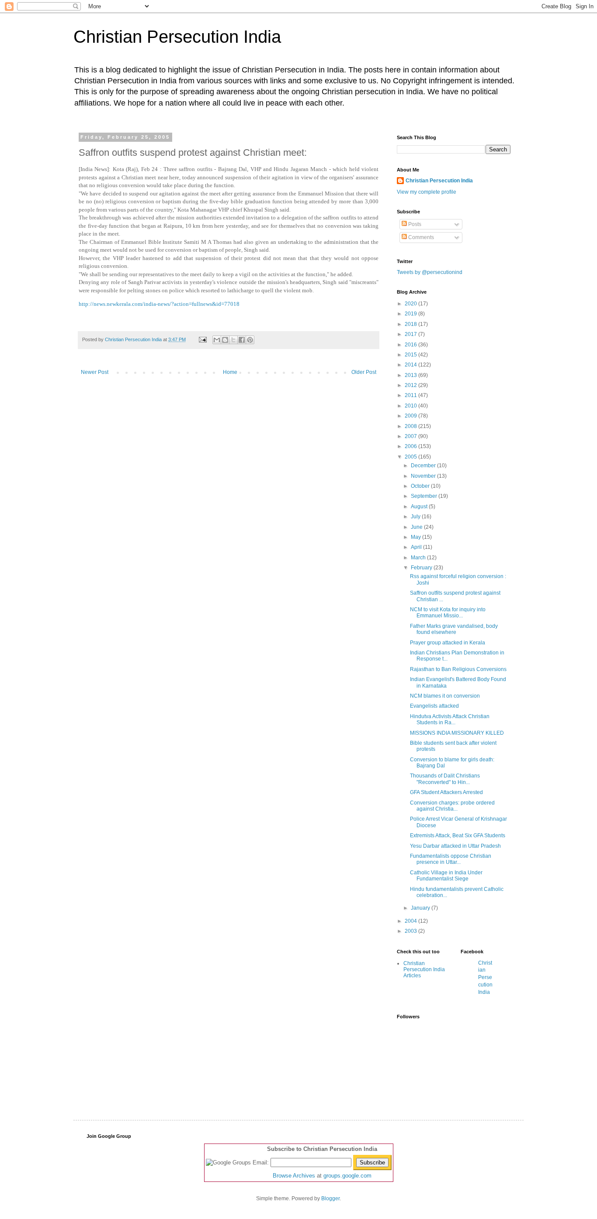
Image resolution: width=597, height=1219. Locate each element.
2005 (411, 457)
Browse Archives (294, 1175)
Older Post (363, 372)
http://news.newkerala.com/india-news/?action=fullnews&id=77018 (159, 304)
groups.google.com (347, 1175)
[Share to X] (233, 340)
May (416, 537)
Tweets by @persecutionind (429, 272)
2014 (411, 365)
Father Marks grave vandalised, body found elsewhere (454, 629)
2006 (411, 446)
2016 (411, 345)
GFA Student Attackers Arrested (446, 792)
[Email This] (216, 340)
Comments (420, 237)
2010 (411, 406)
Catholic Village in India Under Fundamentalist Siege (446, 876)
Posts (414, 224)
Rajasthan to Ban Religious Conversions (458, 669)
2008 (411, 426)
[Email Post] (202, 339)
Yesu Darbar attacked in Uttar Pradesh (455, 846)
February (422, 568)
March (419, 558)
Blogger (330, 1198)
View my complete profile (426, 192)
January (421, 908)
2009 (411, 416)
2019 (411, 314)
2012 (411, 385)
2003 (411, 931)
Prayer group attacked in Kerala (447, 643)
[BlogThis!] (225, 340)
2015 (411, 355)
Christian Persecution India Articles (424, 969)
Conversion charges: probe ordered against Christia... (452, 806)
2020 (411, 304)
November (424, 476)
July (416, 517)
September (424, 496)
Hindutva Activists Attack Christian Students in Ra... (449, 719)
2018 (411, 324)
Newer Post (94, 372)
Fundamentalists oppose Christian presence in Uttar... (450, 859)
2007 (411, 436)
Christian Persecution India (177, 36)
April (417, 547)
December (424, 465)
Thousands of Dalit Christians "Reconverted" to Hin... (445, 779)
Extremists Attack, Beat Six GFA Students (457, 835)
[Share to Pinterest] (250, 340)
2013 (411, 375)
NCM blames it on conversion (445, 696)
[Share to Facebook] (241, 340)
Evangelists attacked (434, 706)
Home (230, 372)
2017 (411, 334)
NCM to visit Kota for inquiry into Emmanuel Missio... (448, 612)
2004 (411, 921)
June (417, 527)
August (420, 506)
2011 (411, 395)
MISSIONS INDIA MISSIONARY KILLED (457, 733)
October (421, 486)
